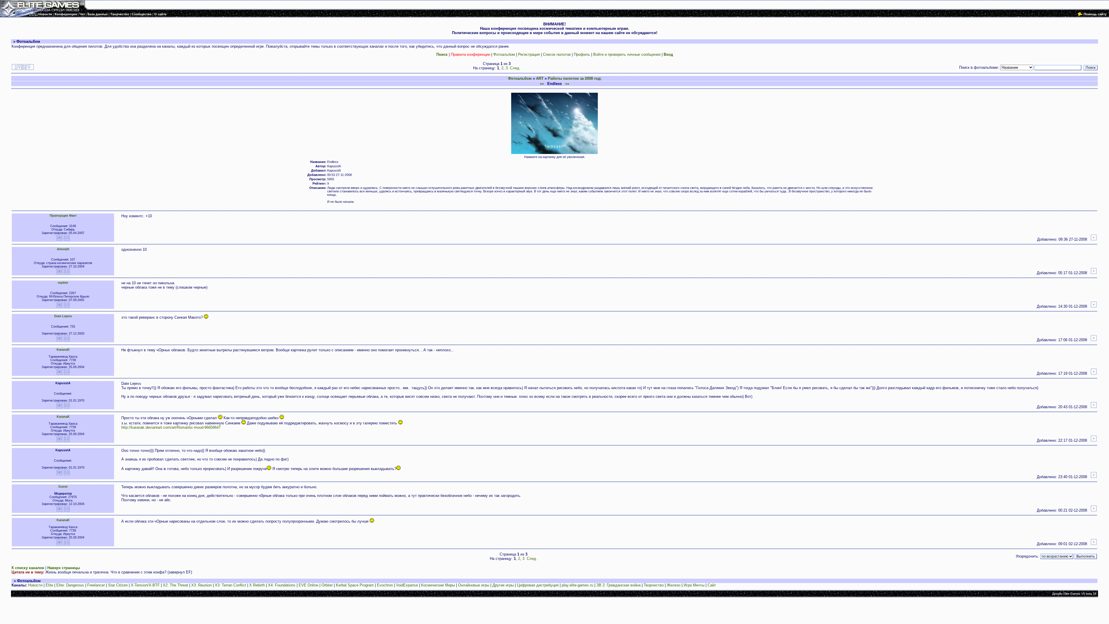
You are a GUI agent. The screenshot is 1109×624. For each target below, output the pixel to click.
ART (540, 78)
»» (567, 83)
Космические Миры (438, 585)
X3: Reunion (201, 585)
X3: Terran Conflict (230, 585)
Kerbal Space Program (355, 585)
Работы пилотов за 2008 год (574, 78)
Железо (673, 585)
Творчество (654, 585)
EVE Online (308, 585)
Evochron (385, 585)
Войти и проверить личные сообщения (626, 54)
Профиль (582, 54)
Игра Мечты (694, 585)
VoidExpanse (407, 585)
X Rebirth (257, 585)
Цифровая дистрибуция (538, 585)
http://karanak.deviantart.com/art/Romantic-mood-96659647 (171, 427)
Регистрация (529, 54)
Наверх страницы (63, 568)
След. (515, 68)
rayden (63, 282)
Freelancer (96, 585)
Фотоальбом (504, 54)
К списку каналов (28, 568)
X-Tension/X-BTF (145, 585)
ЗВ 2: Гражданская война (618, 585)
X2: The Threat (175, 585)
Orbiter (327, 585)
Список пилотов (557, 54)
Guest (63, 486)
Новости (35, 585)
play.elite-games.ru (577, 585)
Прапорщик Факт (63, 215)
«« (542, 83)
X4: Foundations (281, 585)
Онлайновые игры (473, 585)
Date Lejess (63, 316)
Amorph (63, 249)
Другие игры (503, 585)
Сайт (712, 585)
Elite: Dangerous (70, 585)
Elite (49, 585)
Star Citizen (118, 585)
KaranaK (63, 349)
